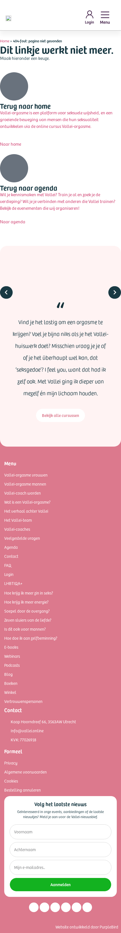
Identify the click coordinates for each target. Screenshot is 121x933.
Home (4, 40)
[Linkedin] (55, 907)
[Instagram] (34, 907)
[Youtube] (66, 907)
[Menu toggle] (105, 18)
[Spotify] (76, 907)
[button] (6, 342)
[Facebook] (44, 907)
